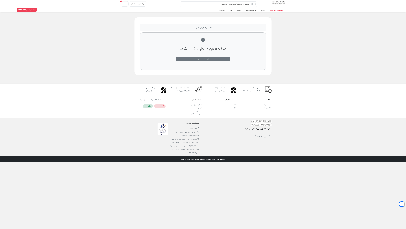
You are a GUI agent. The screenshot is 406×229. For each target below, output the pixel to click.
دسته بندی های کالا (276, 10)
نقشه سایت (267, 105)
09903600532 (193, 129)
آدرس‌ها (199, 108)
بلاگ (235, 111)
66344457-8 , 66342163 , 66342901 (186, 132)
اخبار (235, 108)
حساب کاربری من (196, 105)
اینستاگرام (159, 106)
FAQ (235, 105)
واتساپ (146, 106)
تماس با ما (268, 108)
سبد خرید (199, 111)
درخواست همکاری (196, 114)
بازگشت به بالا (261, 137)
